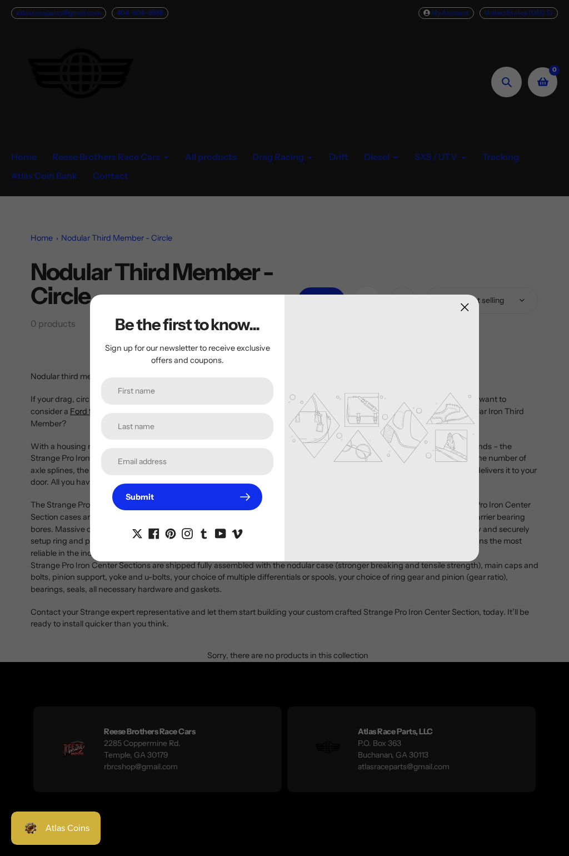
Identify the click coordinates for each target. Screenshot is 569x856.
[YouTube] (220, 532)
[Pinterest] (170, 532)
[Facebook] (153, 532)
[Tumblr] (203, 532)
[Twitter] (137, 532)
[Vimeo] (237, 532)
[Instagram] (187, 532)
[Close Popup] (465, 307)
